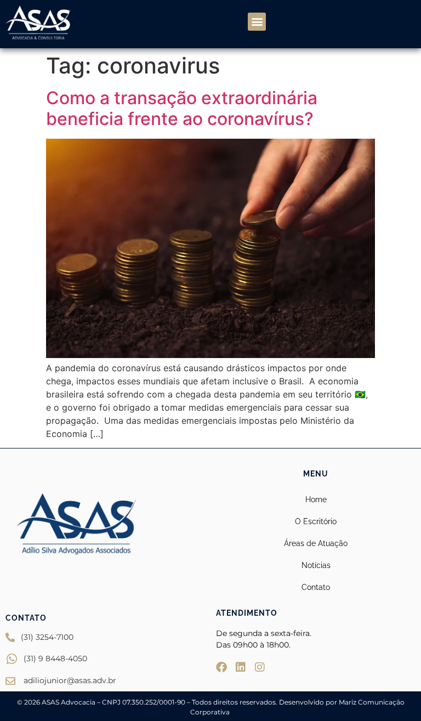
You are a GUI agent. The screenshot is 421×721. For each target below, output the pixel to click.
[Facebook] (221, 667)
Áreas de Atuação (316, 543)
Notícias (316, 565)
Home (316, 499)
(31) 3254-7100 (47, 637)
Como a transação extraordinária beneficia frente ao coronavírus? (181, 108)
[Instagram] (259, 667)
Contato (315, 587)
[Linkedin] (240, 667)
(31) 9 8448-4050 (55, 658)
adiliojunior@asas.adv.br (70, 680)
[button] (257, 22)
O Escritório (316, 521)
